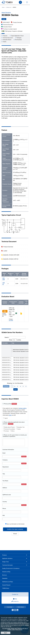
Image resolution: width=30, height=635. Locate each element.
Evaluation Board (7, 26)
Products (4, 555)
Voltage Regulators (6, 12)
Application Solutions (7, 558)
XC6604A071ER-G (6, 367)
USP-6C (3, 283)
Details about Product (9, 427)
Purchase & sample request (10, 29)
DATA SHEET (6, 22)
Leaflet (5, 251)
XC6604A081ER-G (6, 372)
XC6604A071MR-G (6, 369)
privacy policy (22, 408)
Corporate (9, 607)
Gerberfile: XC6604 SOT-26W (11, 255)
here (10, 415)
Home (3, 7)
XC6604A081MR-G (6, 374)
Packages (19, 37)
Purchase (6, 431)
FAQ (15, 599)
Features (5, 35)
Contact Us (15, 594)
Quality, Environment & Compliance (10, 568)
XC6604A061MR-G (6, 365)
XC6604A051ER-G (6, 357)
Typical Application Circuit (17, 35)
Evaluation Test (20, 427)
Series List (8, 7)
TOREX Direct (5, 588)
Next (15, 389)
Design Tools (5, 561)
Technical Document (8, 24)
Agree (5, 632)
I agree (6, 418)
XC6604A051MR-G (6, 360)
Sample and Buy (6, 571)
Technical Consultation (9, 429)
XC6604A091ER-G (6, 377)
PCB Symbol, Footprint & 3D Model (13, 31)
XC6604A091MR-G (6, 379)
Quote (19, 429)
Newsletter (4, 578)
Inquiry (4, 41)
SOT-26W (3, 278)
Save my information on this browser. (15, 524)
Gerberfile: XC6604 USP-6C (10, 259)
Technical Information (7, 565)
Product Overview (17, 22)
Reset (15, 533)
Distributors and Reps (7, 581)
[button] (27, 2)
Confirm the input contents (15, 529)
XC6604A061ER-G (6, 362)
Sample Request (6, 585)
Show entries (15, 340)
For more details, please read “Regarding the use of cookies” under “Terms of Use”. (15, 629)
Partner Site (20, 607)
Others (13, 431)
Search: (7, 337)
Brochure (4, 575)
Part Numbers (18, 39)
